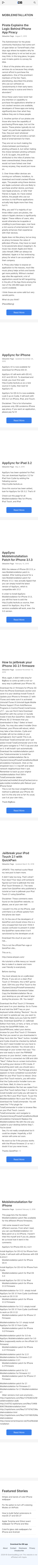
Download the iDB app (19, 1544)
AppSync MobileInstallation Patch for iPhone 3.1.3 (17, 556)
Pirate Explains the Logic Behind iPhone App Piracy (16, 28)
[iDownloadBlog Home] (19, 2)
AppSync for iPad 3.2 (17, 463)
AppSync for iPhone (16, 355)
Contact (13, 1548)
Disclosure (23, 1548)
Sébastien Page (8, 36)
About (5, 1548)
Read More (19, 312)
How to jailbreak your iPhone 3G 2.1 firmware (18, 664)
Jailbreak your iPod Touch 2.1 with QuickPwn (15, 856)
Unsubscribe (19, 1551)
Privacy (32, 1548)
